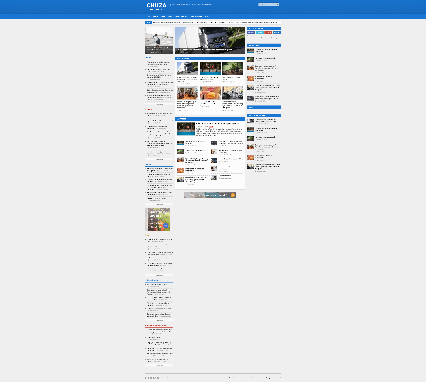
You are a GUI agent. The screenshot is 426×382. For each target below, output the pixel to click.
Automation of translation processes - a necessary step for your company (231, 142)
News (149, 16)
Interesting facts (181, 16)
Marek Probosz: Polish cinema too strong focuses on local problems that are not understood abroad (159, 134)
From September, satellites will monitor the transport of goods (187, 79)
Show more (159, 104)
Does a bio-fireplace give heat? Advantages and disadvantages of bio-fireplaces (178, 23)
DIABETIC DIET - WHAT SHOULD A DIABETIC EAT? (222, 23)
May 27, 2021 (182, 110)
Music (163, 16)
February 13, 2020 (183, 84)
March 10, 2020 (224, 145)
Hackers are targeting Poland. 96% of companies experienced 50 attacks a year (159, 97)
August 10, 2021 (228, 82)
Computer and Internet (200, 16)
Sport (170, 16)
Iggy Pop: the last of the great (156, 198)
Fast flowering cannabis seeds (231, 78)
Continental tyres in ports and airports (159, 308)
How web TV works (225, 176)
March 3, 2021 (227, 110)
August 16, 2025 (205, 82)
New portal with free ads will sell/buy (231, 159)
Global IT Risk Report (154, 337)
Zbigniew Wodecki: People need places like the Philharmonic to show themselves (159, 187)
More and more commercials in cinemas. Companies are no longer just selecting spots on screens (159, 143)
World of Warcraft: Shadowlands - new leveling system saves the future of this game (268, 23)
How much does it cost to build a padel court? (209, 78)
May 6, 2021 (204, 106)
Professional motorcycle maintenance (159, 258)
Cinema (155, 16)
